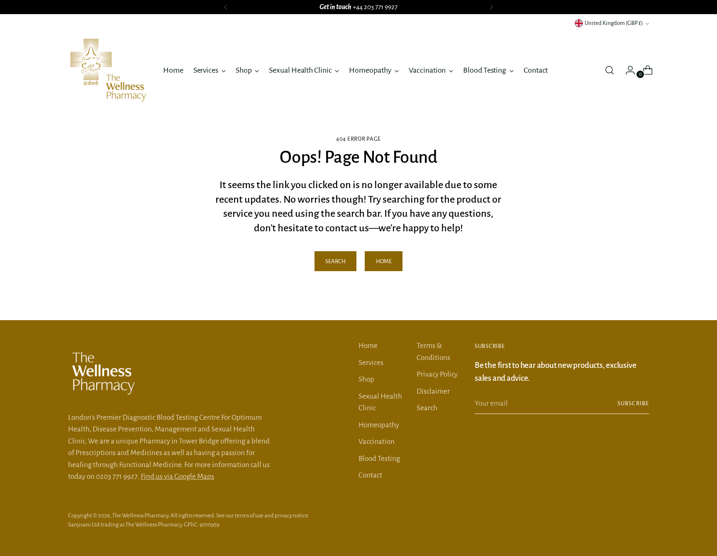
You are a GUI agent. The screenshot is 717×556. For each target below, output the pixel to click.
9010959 (209, 525)
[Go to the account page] (627, 70)
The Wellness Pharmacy (140, 515)
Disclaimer (433, 391)
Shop (366, 379)
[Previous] (226, 7)
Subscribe (633, 403)
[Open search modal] (609, 70)
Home (368, 346)
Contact (370, 475)
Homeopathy (378, 425)
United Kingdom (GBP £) (614, 23)
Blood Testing (379, 459)
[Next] (491, 7)
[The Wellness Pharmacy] (109, 70)
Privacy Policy (437, 374)
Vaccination (376, 442)
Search (427, 408)
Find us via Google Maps (177, 476)
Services (370, 363)
